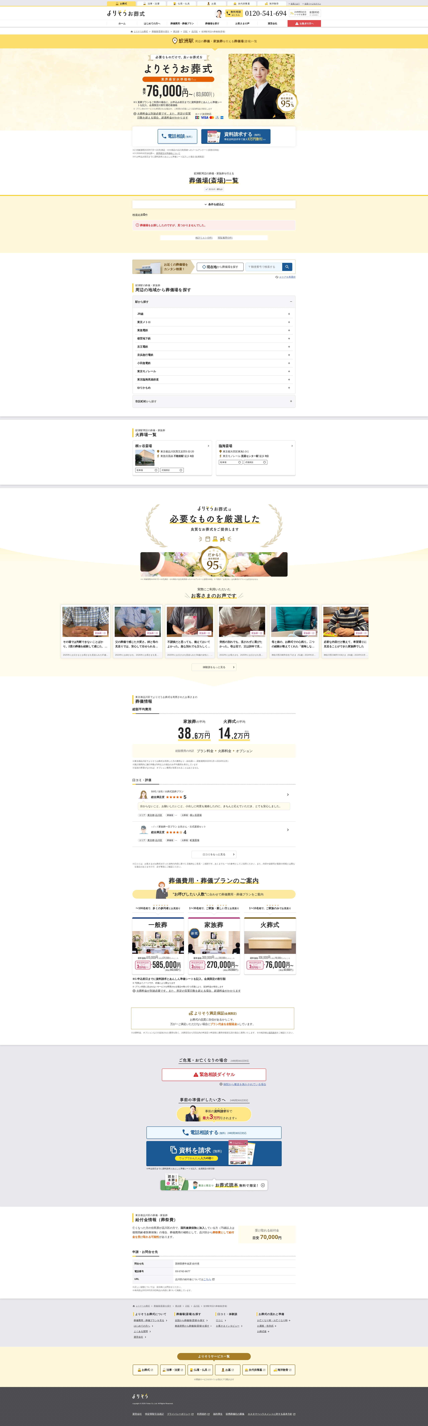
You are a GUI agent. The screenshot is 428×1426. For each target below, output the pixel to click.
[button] (162, 116)
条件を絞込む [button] (216, 204)
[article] (214, 804)
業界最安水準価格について (168, 153)
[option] (151, 1320)
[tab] (121, 3)
